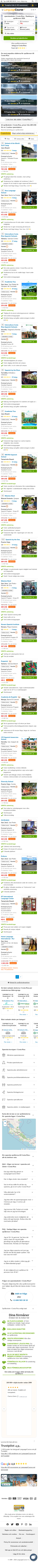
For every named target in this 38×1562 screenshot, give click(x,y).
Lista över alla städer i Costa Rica (18, 119)
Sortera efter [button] (20, 139)
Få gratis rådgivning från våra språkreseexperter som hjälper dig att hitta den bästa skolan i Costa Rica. (18, 1286)
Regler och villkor (10, 1530)
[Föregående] (2, 133)
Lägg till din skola (19, 1554)
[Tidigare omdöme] (4, 1409)
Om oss (21, 1534)
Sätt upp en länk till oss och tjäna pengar (18, 1550)
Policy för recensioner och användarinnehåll (18, 1542)
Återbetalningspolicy (25, 1530)
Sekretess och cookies (9, 1534)
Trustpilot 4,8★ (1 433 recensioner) (16, 5)
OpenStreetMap (31, 1149)
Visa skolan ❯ (29, 160)
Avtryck (18, 1538)
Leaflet (24, 1149)
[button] (1, 1)
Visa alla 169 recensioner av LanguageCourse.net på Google (18, 1468)
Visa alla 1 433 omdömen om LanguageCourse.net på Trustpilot (18, 1455)
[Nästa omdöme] (34, 1409)
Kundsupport (30, 1534)
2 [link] (20, 977)
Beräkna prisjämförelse (19, 38)
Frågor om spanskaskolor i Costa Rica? (16, 1281)
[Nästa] (36, 133)
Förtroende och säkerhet (18, 1546)
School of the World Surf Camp (9, 1030)
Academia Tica (9, 1001)
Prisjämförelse (5, 133)
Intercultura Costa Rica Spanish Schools (24, 1001)
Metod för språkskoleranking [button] (19, 982)
